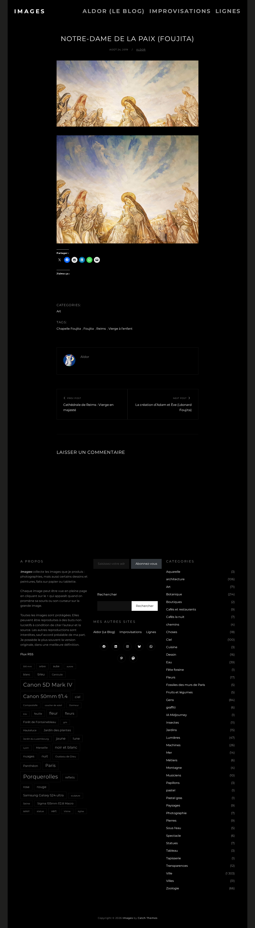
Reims (101, 328)
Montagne (174, 768)
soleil (26, 811)
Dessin (171, 654)
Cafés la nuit (175, 617)
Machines (173, 745)
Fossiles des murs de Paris (185, 685)
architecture (175, 579)
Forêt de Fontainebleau (39, 722)
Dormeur (74, 705)
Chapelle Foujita (69, 328)
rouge (41, 787)
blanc (26, 674)
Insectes (172, 722)
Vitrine (67, 811)
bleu (41, 674)
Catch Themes (147, 917)
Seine (26, 803)
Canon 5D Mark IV (47, 684)
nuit (45, 756)
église (81, 811)
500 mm (27, 666)
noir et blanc (66, 747)
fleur (53, 713)
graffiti (171, 707)
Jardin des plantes (57, 730)
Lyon (26, 747)
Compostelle (30, 705)
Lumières (173, 737)
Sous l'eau (173, 828)
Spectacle (173, 835)
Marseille (42, 747)
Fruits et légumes (179, 692)
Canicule (57, 674)
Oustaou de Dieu (65, 756)
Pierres (171, 820)
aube (56, 666)
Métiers (171, 760)
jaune (61, 738)
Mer (169, 752)
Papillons (173, 783)
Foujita (88, 328)
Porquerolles (40, 776)
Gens (170, 700)
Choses (171, 632)
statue (40, 811)
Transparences (177, 866)
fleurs (69, 713)
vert (54, 811)
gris (65, 722)
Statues (172, 843)
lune (76, 738)
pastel (170, 790)
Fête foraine (175, 669)
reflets (70, 777)
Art (59, 311)
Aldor (141, 49)
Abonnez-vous (146, 563)
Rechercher (107, 594)
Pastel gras (174, 798)
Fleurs (170, 677)
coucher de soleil (53, 705)
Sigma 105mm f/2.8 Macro (55, 803)
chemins (172, 624)
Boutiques (174, 602)
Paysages (173, 805)
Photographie (176, 813)
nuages (28, 756)
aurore (70, 666)
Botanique (174, 594)
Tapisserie (173, 858)
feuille (38, 713)
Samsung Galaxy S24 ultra (43, 795)
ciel (77, 697)
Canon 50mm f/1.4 (45, 696)
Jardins (171, 730)
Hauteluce (29, 730)
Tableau (172, 850)
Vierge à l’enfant (120, 328)
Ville (169, 873)
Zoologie (172, 888)
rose (26, 787)
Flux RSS (26, 654)
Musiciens (173, 775)
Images (30, 11)
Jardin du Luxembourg (36, 738)
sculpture (75, 795)
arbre (42, 666)
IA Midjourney (176, 715)
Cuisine (171, 647)
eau (25, 714)
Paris (50, 765)
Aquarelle (173, 571)
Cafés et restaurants (181, 609)
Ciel (169, 639)
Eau (169, 662)
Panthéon (30, 766)
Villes (170, 881)
